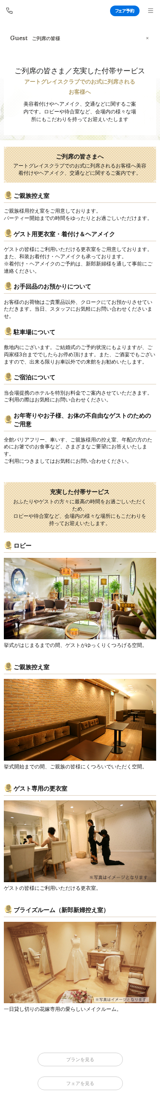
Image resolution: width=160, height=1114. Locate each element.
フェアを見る (80, 1083)
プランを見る (80, 1059)
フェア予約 (124, 10)
